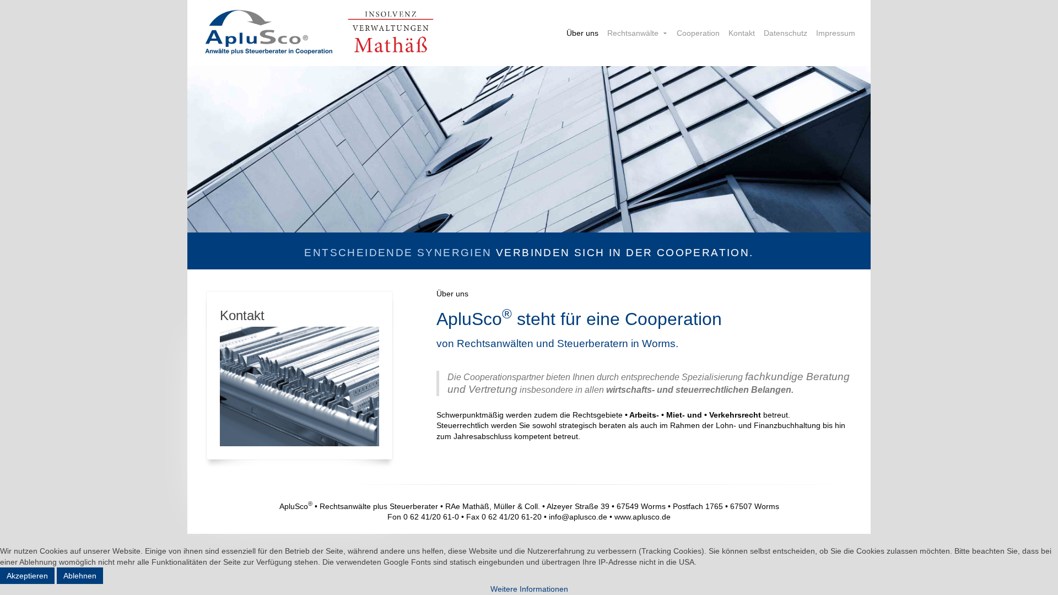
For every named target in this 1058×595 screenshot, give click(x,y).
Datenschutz (785, 33)
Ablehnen (79, 575)
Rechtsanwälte (632, 33)
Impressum (835, 33)
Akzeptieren (27, 575)
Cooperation (698, 33)
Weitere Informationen (529, 589)
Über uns (582, 33)
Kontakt (741, 33)
